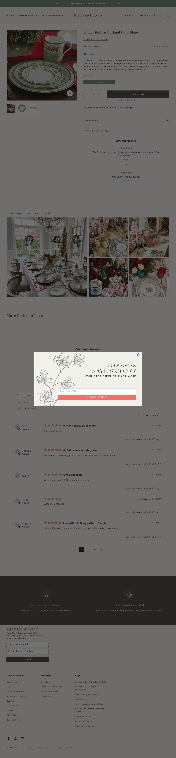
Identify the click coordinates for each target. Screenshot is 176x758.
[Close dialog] (138, 355)
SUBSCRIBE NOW (97, 397)
